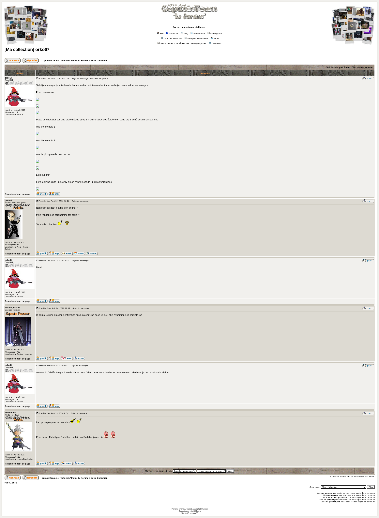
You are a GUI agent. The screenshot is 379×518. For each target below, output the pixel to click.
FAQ (186, 33)
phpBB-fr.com (195, 511)
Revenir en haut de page (17, 194)
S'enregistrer (216, 33)
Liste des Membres (173, 38)
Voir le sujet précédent (338, 67)
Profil (216, 38)
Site (161, 33)
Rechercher (199, 33)
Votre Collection (99, 60)
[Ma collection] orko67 (27, 49)
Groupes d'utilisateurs (198, 38)
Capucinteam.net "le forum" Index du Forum (65, 60)
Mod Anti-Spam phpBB (189, 513)
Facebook (173, 33)
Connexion (217, 43)
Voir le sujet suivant (362, 67)
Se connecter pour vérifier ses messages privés (183, 43)
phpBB (183, 509)
